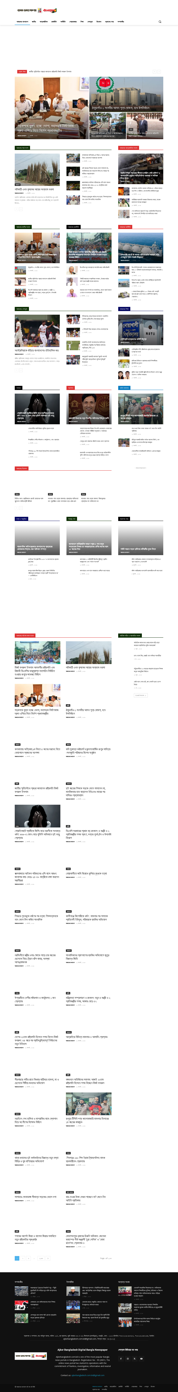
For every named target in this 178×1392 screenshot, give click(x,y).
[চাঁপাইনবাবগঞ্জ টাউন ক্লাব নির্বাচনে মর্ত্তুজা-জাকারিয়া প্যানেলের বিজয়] (125, 1322)
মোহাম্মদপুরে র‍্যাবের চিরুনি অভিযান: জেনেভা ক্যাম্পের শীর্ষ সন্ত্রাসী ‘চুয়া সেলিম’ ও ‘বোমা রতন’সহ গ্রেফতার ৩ (86, 1239)
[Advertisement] (109, 10)
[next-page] (21, 209)
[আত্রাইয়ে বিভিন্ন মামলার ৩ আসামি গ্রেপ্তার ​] (89, 1022)
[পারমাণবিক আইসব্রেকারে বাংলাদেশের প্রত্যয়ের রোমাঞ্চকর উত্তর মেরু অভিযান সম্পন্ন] (37, 540)
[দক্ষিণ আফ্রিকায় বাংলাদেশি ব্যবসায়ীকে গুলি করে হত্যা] (123, 573)
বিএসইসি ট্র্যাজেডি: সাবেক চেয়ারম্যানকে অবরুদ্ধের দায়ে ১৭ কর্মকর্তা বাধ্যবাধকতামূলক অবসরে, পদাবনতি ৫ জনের (147, 269)
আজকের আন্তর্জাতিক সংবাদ (128, 148)
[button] (160, 21)
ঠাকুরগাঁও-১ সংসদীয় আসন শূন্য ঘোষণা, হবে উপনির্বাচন (43, 267)
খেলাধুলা (17, 346)
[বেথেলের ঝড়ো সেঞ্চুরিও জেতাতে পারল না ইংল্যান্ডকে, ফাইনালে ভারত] (73, 1305)
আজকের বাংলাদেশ (19, 193)
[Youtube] (141, 1358)
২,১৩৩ (41, 1258)
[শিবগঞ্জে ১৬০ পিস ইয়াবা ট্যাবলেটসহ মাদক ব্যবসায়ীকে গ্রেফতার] (20, 454)
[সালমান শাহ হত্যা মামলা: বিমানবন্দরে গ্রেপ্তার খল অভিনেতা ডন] (96, 484)
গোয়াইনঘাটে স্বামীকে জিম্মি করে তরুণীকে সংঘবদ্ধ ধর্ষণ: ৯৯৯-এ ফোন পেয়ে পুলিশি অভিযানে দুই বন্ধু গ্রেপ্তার (35, 416)
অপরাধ (18, 388)
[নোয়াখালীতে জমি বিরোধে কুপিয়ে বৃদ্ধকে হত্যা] (20, 431)
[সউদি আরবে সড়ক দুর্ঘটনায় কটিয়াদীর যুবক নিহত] (140, 540)
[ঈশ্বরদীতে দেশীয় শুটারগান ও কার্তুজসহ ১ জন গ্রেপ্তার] (20, 442)
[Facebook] (121, 1358)
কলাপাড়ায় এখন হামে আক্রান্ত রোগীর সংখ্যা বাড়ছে (95, 571)
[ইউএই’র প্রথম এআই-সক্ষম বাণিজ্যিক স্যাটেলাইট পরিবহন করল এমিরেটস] (123, 283)
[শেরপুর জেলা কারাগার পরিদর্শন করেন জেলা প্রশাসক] (72, 444)
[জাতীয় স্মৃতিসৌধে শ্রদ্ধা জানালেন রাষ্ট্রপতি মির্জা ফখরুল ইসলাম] (145, 126)
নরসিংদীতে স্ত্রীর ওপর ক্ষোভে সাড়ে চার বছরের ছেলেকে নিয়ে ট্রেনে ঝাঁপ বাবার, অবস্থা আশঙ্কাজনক (35, 959)
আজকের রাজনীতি (73, 227)
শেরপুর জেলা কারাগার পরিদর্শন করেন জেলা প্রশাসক (94, 441)
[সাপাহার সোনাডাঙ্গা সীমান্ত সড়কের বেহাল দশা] (37, 1182)
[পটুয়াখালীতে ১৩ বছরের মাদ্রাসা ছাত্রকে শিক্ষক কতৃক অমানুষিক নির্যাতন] (125, 672)
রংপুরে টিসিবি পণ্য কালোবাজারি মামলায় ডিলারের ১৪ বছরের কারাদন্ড (139, 417)
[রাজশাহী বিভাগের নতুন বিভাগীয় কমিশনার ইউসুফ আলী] (89, 409)
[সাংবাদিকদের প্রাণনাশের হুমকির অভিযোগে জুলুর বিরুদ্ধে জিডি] (89, 940)
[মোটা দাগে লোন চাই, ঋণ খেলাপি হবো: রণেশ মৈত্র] (125, 685)
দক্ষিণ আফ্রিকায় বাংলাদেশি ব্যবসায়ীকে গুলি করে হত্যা (147, 571)
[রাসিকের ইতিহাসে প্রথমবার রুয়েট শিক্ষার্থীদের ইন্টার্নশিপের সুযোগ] (123, 363)
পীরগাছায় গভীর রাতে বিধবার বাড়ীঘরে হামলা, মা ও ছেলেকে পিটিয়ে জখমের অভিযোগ (37, 1081)
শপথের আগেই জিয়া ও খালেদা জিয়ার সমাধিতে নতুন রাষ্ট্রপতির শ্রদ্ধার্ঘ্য (35, 1237)
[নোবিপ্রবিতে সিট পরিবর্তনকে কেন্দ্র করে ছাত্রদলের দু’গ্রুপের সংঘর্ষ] (123, 352)
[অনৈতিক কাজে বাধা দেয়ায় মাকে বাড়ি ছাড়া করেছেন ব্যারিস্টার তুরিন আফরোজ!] (125, 646)
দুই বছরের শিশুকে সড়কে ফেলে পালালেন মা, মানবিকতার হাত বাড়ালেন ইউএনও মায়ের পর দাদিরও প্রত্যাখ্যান (95, 171)
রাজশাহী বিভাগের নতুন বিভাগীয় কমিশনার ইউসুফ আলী (89, 418)
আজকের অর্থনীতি (125, 227)
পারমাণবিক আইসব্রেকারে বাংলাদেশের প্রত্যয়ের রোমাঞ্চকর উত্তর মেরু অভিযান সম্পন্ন (34, 548)
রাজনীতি (17, 663)
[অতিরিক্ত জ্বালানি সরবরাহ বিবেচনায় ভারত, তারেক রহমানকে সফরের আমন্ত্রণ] (123, 202)
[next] (159, 71)
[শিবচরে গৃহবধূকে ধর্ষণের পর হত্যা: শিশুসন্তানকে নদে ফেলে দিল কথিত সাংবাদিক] (73, 200)
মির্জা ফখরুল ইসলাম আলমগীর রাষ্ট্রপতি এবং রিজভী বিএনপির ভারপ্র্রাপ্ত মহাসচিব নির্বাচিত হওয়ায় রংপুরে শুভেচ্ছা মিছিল (88, 254)
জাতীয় (19, 121)
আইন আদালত (124, 388)
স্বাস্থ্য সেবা (71, 519)
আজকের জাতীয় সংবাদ (23, 227)
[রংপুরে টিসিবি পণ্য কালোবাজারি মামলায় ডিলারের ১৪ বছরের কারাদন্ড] (140, 409)
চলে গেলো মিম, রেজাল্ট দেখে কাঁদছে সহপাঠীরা (147, 655)
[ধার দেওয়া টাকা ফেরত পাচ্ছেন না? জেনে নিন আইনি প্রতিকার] (123, 431)
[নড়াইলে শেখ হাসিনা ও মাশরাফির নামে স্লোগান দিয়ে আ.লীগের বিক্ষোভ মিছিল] (37, 1103)
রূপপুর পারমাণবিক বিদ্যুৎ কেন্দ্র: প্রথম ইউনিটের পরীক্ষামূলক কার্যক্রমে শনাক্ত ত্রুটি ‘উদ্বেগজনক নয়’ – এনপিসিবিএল (43, 573)
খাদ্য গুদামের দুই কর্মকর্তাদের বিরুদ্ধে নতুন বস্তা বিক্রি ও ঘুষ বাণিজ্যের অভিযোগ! (36, 1159)
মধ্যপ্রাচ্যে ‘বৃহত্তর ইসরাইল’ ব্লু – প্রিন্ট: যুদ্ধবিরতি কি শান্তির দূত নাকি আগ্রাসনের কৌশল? (43, 1290)
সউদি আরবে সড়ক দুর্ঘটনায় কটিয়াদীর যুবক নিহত (138, 549)
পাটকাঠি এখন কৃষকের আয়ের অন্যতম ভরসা (34, 189)
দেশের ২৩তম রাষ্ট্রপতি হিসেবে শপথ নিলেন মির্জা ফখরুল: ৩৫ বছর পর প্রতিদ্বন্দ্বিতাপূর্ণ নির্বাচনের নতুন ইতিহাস (36, 1040)
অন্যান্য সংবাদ (124, 1281)
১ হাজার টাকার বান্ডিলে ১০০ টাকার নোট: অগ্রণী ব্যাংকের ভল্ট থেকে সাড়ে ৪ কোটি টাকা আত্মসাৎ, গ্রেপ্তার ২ (145, 293)
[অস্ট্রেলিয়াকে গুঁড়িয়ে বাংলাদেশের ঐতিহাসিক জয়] (37, 331)
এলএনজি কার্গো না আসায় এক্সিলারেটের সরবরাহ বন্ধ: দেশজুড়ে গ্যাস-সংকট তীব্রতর (140, 256)
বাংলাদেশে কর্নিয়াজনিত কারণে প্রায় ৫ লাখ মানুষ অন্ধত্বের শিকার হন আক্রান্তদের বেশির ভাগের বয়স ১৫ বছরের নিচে (88, 546)
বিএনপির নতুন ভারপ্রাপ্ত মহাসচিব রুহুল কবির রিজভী (94, 267)
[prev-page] (16, 209)
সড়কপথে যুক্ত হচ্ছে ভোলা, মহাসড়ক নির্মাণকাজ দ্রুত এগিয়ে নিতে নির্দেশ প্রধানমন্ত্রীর (37, 256)
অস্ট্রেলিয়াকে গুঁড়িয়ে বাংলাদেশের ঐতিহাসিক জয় (37, 350)
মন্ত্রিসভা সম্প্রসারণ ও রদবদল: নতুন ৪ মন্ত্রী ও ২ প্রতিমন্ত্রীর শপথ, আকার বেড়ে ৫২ (88, 999)
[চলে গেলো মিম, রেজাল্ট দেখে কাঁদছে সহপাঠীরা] (125, 659)
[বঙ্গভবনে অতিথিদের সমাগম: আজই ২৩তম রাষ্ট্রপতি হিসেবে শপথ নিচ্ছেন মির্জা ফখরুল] (89, 1064)
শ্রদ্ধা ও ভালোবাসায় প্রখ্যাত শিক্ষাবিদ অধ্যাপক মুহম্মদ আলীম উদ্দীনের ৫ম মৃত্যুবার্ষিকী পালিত (148, 1307)
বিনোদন (17, 494)
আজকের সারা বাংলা (22, 148)
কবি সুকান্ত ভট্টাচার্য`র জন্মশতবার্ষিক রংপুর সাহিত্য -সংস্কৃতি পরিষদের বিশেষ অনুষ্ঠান (88, 751)
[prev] (154, 71)
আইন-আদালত (70, 1114)
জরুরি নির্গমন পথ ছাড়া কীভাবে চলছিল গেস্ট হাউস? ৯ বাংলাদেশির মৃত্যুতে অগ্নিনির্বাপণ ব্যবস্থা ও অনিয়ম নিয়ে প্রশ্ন (140, 175)
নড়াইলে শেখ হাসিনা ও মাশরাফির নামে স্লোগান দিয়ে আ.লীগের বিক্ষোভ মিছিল (36, 1120)
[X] (134, 1358)
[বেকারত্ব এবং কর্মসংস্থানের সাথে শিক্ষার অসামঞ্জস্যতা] (21, 1305)
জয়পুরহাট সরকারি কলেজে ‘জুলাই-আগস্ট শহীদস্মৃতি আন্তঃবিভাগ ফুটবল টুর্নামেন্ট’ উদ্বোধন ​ (94, 359)
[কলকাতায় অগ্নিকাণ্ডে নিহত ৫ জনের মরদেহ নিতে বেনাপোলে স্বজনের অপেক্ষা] (107, 126)
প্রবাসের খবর (124, 519)
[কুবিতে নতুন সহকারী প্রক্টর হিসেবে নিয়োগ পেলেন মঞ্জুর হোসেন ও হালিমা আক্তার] (123, 375)
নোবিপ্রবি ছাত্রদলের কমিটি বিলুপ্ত (133, 339)
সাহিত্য (68, 744)
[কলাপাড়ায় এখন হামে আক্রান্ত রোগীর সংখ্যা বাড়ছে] (72, 573)
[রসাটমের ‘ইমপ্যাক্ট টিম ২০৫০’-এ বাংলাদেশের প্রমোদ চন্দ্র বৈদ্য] (20, 562)
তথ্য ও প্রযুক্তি (21, 519)
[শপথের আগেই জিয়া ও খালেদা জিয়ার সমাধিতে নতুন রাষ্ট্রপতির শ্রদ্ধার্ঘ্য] (37, 1221)
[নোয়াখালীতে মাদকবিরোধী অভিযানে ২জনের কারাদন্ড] (123, 454)
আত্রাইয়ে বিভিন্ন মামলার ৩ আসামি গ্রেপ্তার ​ (87, 1037)
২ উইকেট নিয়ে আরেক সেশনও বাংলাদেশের (95, 329)
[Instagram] (127, 1358)
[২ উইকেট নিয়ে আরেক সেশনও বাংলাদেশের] (73, 332)
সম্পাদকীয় (19, 1281)
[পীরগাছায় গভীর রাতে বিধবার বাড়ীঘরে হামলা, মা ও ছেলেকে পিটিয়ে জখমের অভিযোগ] (37, 1064)
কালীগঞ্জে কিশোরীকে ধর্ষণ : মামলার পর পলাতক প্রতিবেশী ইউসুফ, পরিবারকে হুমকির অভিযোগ (87, 917)
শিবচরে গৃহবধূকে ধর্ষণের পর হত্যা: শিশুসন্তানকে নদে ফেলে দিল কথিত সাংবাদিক (36, 917)
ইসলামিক (70, 1281)
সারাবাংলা (94, 129)
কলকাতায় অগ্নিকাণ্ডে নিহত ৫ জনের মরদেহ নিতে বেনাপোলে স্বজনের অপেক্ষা (37, 751)
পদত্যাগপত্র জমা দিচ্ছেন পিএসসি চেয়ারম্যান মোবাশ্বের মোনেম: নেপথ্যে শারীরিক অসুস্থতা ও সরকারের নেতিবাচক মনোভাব (96, 430)
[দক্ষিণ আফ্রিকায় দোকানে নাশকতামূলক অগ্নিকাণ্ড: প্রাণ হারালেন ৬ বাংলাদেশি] (123, 562)
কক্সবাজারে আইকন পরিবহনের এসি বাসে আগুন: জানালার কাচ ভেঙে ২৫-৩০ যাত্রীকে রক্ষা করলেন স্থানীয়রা (96, 185)
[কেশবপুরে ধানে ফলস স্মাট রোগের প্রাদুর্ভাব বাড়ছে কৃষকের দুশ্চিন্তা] (21, 1318)
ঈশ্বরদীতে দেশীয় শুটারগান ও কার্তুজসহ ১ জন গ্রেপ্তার (43, 440)
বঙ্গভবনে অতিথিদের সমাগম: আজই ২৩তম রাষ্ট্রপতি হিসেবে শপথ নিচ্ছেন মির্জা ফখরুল (85, 1081)
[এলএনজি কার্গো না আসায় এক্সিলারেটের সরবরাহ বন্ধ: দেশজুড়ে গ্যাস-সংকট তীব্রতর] (140, 248)
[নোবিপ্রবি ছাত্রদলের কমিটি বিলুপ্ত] (140, 330)
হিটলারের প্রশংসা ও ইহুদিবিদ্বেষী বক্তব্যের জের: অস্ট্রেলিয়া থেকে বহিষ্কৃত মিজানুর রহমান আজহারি (96, 1290)
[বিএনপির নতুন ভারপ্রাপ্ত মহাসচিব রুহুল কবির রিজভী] (72, 270)
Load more (139, 695)
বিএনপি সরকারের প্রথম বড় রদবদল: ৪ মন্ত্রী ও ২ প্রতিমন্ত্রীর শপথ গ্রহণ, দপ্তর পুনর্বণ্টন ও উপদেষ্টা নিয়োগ (64, 71)
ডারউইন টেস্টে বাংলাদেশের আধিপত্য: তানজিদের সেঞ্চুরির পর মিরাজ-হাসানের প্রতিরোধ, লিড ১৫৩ (93, 345)
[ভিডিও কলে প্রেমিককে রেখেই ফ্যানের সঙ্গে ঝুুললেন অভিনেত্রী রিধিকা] (30, 484)
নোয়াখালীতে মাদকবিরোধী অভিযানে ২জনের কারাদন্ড (146, 451)
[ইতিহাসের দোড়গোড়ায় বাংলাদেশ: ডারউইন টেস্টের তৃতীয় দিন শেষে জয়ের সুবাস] (73, 319)
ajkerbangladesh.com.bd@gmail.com (87, 1375)
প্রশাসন (70, 388)
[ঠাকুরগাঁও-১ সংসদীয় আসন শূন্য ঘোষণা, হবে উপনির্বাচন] (126, 94)
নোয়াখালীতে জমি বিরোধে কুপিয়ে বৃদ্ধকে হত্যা (41, 428)
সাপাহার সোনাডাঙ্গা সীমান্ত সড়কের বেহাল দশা (35, 1197)
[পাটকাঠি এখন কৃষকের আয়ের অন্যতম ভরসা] (37, 170)
